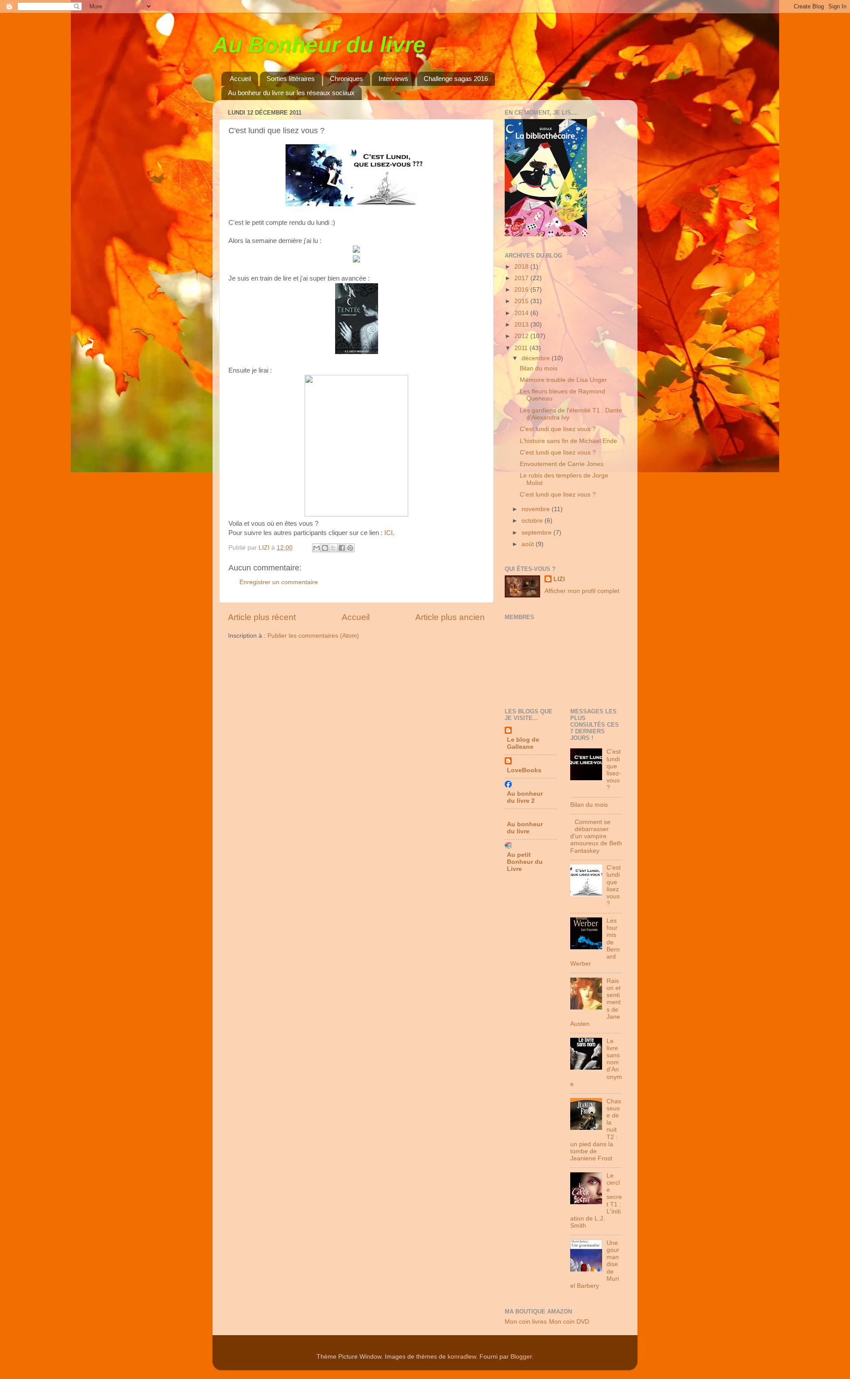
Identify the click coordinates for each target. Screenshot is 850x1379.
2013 (522, 324)
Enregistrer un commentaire (279, 582)
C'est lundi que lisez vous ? (558, 429)
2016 (522, 289)
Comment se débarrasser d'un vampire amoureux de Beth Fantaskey (596, 836)
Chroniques (346, 78)
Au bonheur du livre (525, 828)
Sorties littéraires (291, 78)
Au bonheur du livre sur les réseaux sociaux (291, 92)
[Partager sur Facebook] (341, 547)
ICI (388, 532)
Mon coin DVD (569, 1321)
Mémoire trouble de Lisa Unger (563, 380)
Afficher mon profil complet (582, 591)
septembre (537, 532)
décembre (537, 358)
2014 (522, 313)
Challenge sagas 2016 (456, 78)
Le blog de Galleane (523, 743)
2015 (522, 301)
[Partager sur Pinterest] (350, 547)
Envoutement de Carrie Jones (561, 464)
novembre (537, 509)
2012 (522, 336)
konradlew (462, 1356)
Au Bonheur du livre (318, 44)
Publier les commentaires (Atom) (313, 635)
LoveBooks (524, 770)
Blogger (521, 1356)
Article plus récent (262, 617)
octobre (533, 520)
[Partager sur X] (333, 547)
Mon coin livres (526, 1321)
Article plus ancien (450, 617)
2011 (521, 348)
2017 (522, 278)
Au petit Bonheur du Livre (525, 861)
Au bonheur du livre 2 (525, 797)
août (529, 544)
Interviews (393, 78)
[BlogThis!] (325, 547)
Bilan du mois (538, 368)
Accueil (240, 78)
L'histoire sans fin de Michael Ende (568, 441)
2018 (522, 266)
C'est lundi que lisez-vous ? (614, 769)
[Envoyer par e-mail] (316, 547)
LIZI (559, 579)
